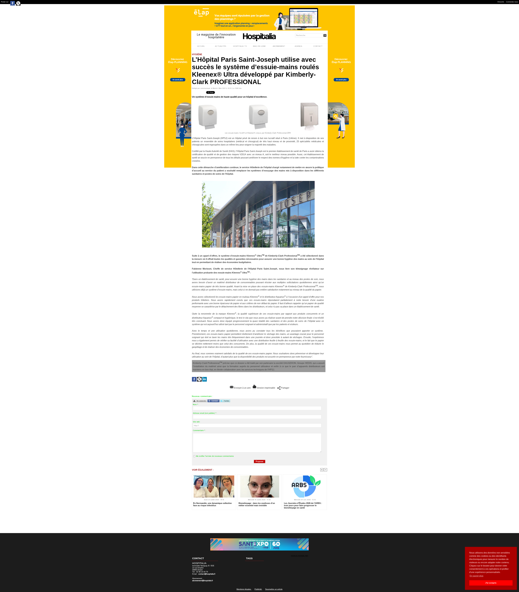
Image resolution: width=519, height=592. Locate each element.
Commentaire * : (199, 430)
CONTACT (317, 46)
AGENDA (298, 46)
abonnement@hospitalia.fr (202, 580)
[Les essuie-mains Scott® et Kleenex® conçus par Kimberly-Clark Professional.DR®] (259, 102)
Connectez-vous (512, 2)
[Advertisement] (259, 520)
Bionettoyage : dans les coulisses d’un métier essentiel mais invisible (257, 504)
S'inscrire (500, 2)
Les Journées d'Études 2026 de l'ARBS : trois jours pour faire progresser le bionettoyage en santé (303, 505)
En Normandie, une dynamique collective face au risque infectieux (212, 504)
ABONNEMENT (279, 46)
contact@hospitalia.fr (206, 574)
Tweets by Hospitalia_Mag (299, 555)
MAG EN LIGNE (259, 46)
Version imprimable (265, 388)
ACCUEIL (201, 46)
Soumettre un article (273, 589)
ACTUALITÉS (220, 46)
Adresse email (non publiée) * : (205, 413)
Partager (284, 388)
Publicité (258, 589)
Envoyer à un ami (242, 388)
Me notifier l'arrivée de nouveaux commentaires (215, 456)
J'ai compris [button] (490, 583)
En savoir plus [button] (476, 576)
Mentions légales (244, 589)
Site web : (197, 422)
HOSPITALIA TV (240, 46)
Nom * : (196, 404)
